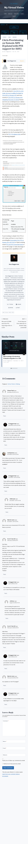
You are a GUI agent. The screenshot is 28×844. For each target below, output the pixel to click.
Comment (6, 721)
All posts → (22, 61)
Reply (4, 416)
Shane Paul (10, 390)
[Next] (24, 353)
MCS (10, 312)
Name (5, 741)
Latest (22, 13)
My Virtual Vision (14, 7)
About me (10, 13)
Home (5, 13)
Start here (16, 13)
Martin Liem (10, 520)
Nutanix (14, 37)
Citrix (4, 37)
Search (14, 16)
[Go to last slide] (4, 353)
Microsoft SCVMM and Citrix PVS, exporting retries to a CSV (7, 323)
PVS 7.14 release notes (14, 134)
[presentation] (14, 347)
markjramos (11, 453)
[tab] (12, 368)
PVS (13, 312)
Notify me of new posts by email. (12, 764)
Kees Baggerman (7, 51)
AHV (3, 312)
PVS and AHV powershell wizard (14, 244)
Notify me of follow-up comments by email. (14, 760)
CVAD (9, 37)
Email (4, 748)
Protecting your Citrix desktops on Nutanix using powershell (21, 323)
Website (5, 755)
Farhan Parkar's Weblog (14, 384)
